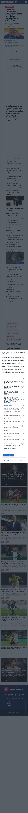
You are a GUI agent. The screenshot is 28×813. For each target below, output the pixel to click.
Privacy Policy (22, 460)
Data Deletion (6, 460)
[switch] (22, 382)
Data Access (14, 460)
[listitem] (14, 379)
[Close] (25, 352)
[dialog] (14, 406)
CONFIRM (8, 455)
